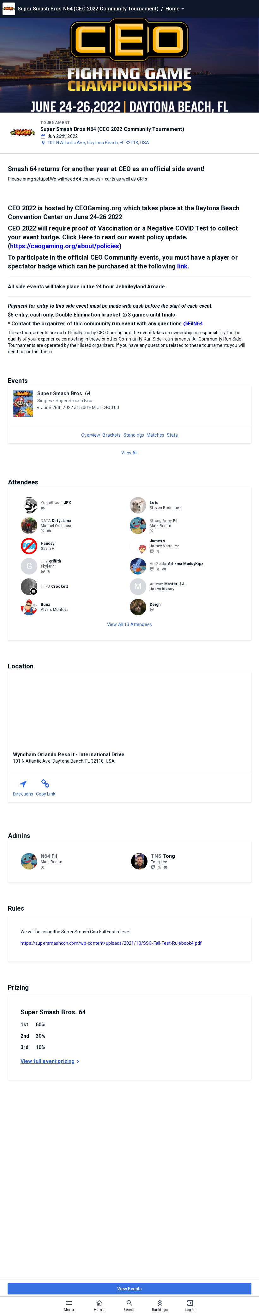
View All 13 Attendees (129, 624)
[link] (43, 507)
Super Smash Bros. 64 (64, 393)
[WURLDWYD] (158, 551)
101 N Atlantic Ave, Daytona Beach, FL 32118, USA (98, 142)
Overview (90, 435)
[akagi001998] (43, 508)
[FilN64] (152, 530)
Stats (172, 435)
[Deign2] (152, 609)
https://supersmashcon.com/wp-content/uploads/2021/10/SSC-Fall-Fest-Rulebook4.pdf (111, 943)
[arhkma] (164, 569)
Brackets (112, 435)
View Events (129, 1288)
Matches (155, 435)
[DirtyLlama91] (43, 530)
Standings (133, 435)
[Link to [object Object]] (31, 505)
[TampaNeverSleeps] (153, 866)
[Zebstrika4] (158, 568)
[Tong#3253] (165, 867)
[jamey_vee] (152, 551)
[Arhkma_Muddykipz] (152, 568)
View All (129, 452)
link (182, 266)
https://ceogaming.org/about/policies (64, 246)
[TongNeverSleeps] (159, 866)
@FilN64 (193, 324)
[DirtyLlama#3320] (49, 531)
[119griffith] (43, 571)
